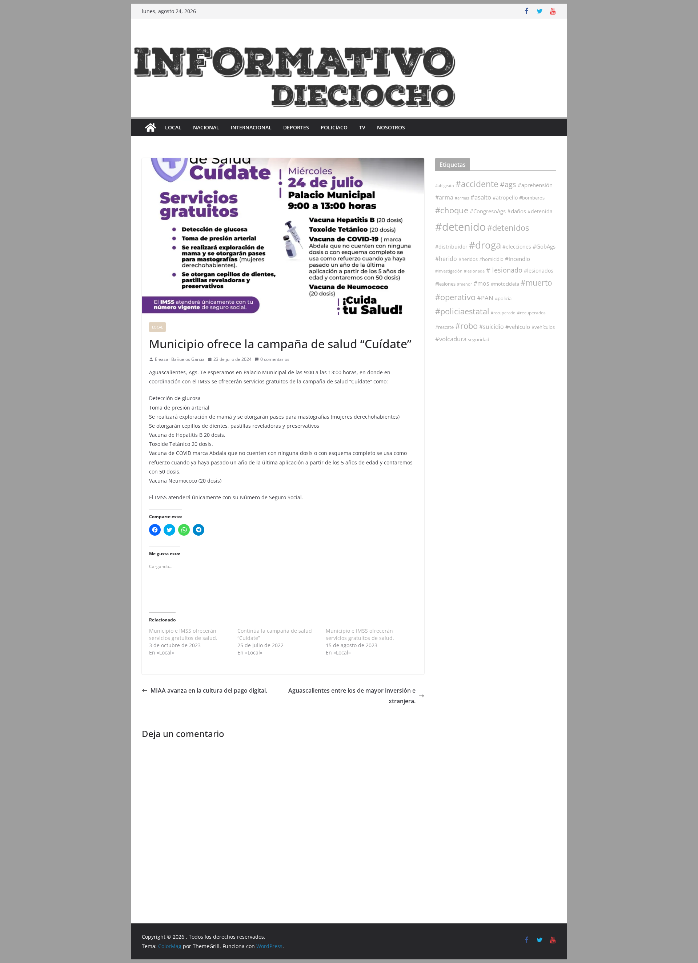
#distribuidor (451, 246)
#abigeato (444, 185)
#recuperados (531, 313)
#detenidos (508, 227)
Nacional (206, 127)
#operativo (455, 297)
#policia (503, 298)
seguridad (478, 339)
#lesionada (474, 271)
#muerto (536, 282)
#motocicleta (505, 284)
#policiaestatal (462, 311)
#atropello (505, 197)
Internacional (251, 127)
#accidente (477, 184)
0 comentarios (274, 359)
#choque (451, 210)
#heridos (468, 259)
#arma (444, 197)
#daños (516, 211)
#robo (466, 325)
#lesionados (538, 270)
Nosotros (391, 127)
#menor (464, 284)
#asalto (480, 197)
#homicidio (491, 259)
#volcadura (450, 339)
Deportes (296, 127)
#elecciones (516, 246)
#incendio (517, 258)
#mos (481, 283)
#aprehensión (535, 185)
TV (362, 127)
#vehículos (543, 327)
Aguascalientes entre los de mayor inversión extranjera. (352, 695)
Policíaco (334, 127)
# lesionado (504, 270)
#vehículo (517, 326)
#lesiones (445, 284)
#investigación (448, 271)
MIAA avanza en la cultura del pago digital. (209, 690)
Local (173, 127)
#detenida (540, 211)
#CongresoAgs (488, 211)
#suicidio (491, 326)
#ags (508, 184)
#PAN (485, 298)
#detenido (460, 226)
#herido (446, 258)
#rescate (444, 327)
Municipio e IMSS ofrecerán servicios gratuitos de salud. (183, 634)
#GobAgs (544, 246)
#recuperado (503, 312)
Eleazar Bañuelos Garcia (180, 359)
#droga (485, 244)
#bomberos (532, 197)
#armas (462, 198)
